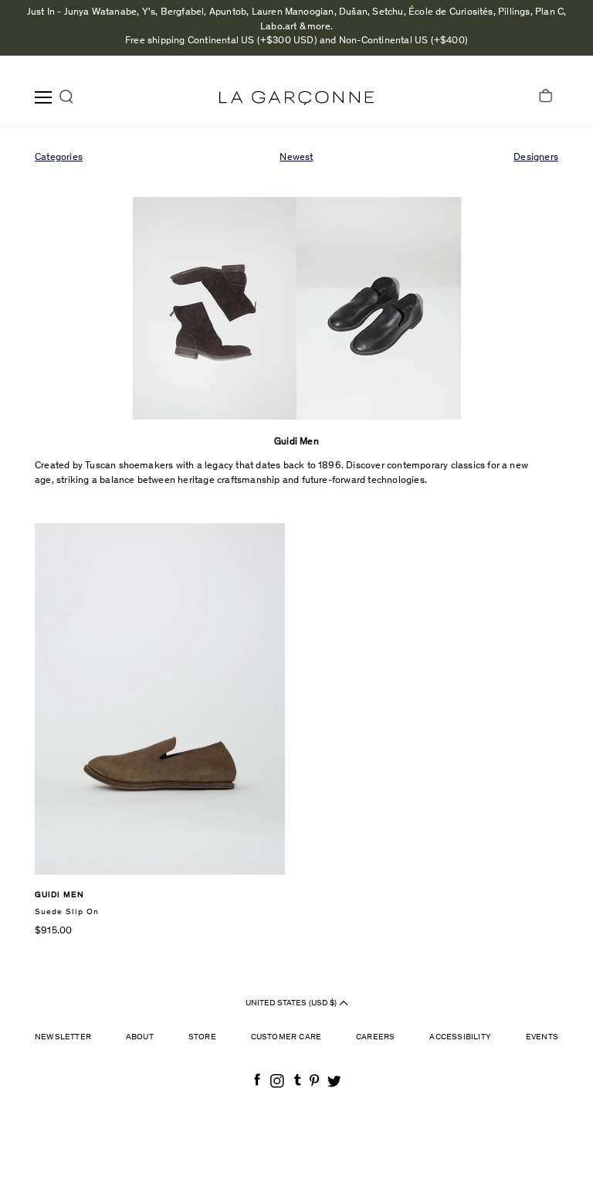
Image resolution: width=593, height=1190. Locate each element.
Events (542, 1037)
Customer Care (286, 1037)
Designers (535, 158)
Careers (375, 1037)
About (140, 1037)
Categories (59, 158)
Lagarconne (296, 98)
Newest (296, 158)
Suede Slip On (67, 912)
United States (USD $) (292, 1002)
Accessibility (460, 1037)
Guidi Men (59, 895)
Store (202, 1037)
